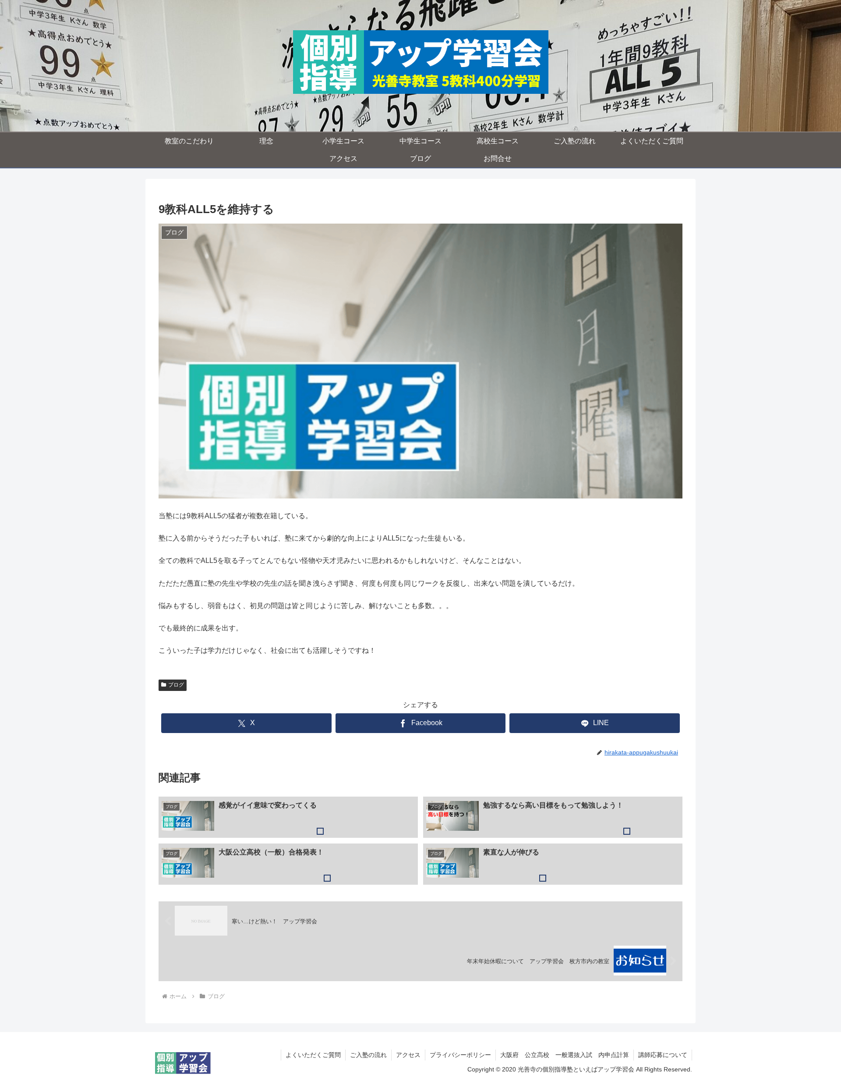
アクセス (408, 1054)
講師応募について (662, 1054)
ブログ (176, 685)
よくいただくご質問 (313, 1054)
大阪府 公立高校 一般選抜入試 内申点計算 (564, 1054)
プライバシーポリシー (460, 1054)
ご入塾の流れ (368, 1054)
